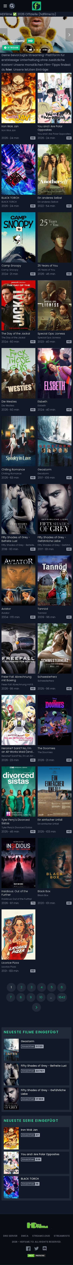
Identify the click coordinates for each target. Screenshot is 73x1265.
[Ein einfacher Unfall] (55, 791)
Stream (12, 47)
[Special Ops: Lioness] (55, 305)
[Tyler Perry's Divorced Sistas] (18, 791)
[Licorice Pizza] (18, 934)
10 (40, 997)
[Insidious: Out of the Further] (18, 863)
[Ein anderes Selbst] (55, 169)
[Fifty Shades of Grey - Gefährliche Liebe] (55, 509)
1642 (62, 997)
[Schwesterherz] (55, 648)
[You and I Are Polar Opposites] (55, 98)
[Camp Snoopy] (18, 237)
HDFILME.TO (27, 1241)
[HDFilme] (36, 6)
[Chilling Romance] (18, 441)
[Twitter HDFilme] (36, 1248)
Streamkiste (62, 1235)
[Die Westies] (18, 373)
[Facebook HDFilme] (28, 1248)
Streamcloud (41, 1235)
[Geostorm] (55, 441)
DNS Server (10, 1235)
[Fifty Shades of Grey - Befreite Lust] (18, 509)
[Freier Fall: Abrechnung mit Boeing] (18, 648)
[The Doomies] (55, 720)
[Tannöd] (55, 580)
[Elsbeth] (55, 373)
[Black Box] (55, 863)
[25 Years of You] (55, 237)
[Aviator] (18, 580)
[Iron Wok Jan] (18, 98)
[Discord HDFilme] (44, 1248)
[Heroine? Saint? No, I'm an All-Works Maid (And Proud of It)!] (18, 720)
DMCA (24, 1235)
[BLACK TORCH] (18, 169)
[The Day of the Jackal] (18, 305)
